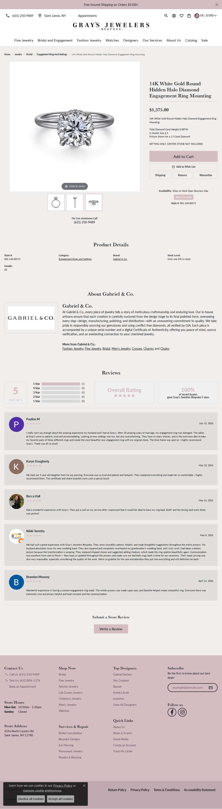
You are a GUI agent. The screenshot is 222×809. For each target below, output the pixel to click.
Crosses (137, 348)
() (83, 384)
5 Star (36, 384)
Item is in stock (184, 197)
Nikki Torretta (35, 531)
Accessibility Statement (199, 790)
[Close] (216, 4)
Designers (130, 40)
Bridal (29, 54)
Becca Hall (33, 496)
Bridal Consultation (70, 733)
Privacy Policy (140, 790)
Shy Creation (121, 680)
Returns (182, 175)
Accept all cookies (60, 799)
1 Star (36, 401)
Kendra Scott (121, 693)
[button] (166, 15)
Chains (164, 348)
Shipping (160, 175)
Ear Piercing (66, 745)
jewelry (18, 54)
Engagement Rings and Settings (52, 54)
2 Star (36, 397)
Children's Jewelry (70, 699)
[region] (75, 127)
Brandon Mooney (37, 577)
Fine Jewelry (23, 40)
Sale (204, 40)
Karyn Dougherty (37, 461)
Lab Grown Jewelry (71, 693)
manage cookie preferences (42, 790)
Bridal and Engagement (55, 40)
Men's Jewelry (121, 348)
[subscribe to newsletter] (210, 687)
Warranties (205, 175)
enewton (118, 699)
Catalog (191, 40)
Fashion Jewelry (89, 40)
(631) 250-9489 (84, 222)
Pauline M (33, 419)
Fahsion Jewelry (68, 686)
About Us (173, 40)
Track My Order (123, 751)
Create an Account (124, 745)
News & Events (122, 733)
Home (7, 54)
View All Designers (125, 705)
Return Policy (117, 790)
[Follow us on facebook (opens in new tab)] (172, 712)
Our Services (152, 40)
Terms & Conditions (167, 790)
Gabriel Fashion (122, 674)
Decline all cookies (31, 799)
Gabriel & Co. (120, 259)
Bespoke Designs (69, 739)
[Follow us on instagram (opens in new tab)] (182, 712)
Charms (149, 348)
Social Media (120, 739)
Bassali (117, 686)
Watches (112, 40)
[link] (18, 15)
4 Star (36, 388)
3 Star (36, 392)
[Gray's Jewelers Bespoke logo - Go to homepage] (111, 26)
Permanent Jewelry (71, 751)
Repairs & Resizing (70, 757)
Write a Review (111, 628)
